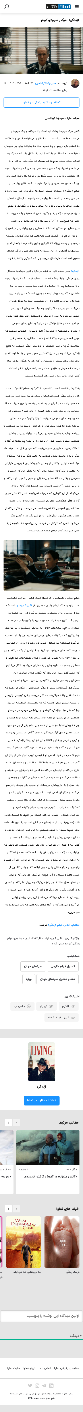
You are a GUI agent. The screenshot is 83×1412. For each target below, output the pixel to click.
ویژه (29, 979)
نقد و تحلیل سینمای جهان (57, 979)
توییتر (43, 1006)
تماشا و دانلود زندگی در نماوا (41, 102)
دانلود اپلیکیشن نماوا (66, 1368)
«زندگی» (75, 271)
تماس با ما (45, 1368)
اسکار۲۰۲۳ (38, 938)
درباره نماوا (29, 1368)
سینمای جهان (33, 966)
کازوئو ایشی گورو (61, 944)
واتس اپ (19, 1006)
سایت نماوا (13, 1368)
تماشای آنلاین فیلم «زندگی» (63, 925)
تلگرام (65, 1006)
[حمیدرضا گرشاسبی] (73, 83)
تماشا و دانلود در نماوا (41, 1100)
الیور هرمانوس (22, 938)
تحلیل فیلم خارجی (63, 966)
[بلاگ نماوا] (58, 6)
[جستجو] (6, 6)
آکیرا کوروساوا (24, 605)
